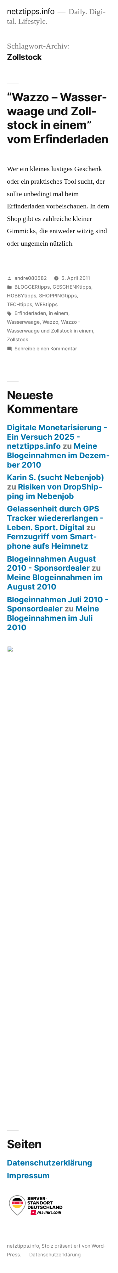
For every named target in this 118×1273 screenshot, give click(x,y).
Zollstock (17, 340)
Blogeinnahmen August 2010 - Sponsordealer (51, 563)
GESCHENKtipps (72, 287)
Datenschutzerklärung (49, 1162)
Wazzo (50, 322)
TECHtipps (19, 304)
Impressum (28, 1175)
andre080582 (30, 278)
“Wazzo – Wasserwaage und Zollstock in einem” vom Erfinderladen (57, 118)
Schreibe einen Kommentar (45, 349)
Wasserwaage (23, 322)
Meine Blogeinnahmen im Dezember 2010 (58, 455)
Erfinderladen (30, 313)
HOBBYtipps (21, 296)
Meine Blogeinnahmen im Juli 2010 (53, 618)
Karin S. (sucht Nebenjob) (55, 477)
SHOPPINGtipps (58, 296)
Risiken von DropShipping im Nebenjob (54, 491)
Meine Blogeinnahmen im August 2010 (55, 582)
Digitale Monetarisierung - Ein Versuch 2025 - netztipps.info (57, 437)
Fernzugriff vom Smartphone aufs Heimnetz (52, 541)
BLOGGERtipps (32, 287)
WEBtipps (46, 304)
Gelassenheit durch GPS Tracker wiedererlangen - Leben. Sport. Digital (55, 518)
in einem (58, 313)
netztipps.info (30, 11)
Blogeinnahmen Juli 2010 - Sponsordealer (58, 604)
